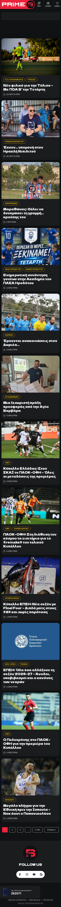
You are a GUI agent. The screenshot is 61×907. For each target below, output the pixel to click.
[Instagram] (26, 874)
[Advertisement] (30, 28)
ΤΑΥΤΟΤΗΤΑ (48, 900)
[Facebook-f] (19, 874)
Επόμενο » (51, 829)
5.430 (37, 829)
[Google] (41, 874)
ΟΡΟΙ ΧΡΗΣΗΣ (35, 900)
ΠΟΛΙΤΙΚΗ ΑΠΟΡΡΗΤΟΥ (17, 900)
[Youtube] (34, 874)
